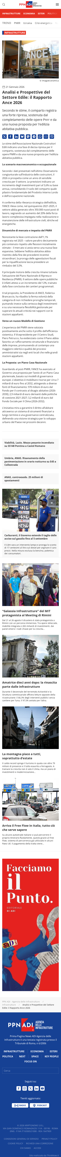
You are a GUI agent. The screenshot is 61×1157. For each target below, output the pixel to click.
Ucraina (27, 23)
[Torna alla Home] (30, 4)
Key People (52, 1056)
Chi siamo (25, 1148)
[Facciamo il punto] (30, 924)
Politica (52, 13)
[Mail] (46, 136)
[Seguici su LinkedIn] (36, 1088)
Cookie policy (15, 1143)
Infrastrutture (11, 13)
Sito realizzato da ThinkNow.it (44, 1155)
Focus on (30, 1061)
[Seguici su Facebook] (18, 1088)
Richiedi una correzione (39, 1143)
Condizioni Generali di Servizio (21, 1138)
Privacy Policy (49, 1138)
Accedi (37, 1148)
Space (35, 1056)
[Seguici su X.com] (30, 1088)
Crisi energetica (43, 23)
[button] (3, 4)
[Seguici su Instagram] (24, 1088)
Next (22, 1056)
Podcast (42, 1105)
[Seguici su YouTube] (42, 1088)
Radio (22, 1105)
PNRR (17, 23)
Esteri (41, 13)
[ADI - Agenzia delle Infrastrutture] (30, 1024)
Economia (29, 13)
